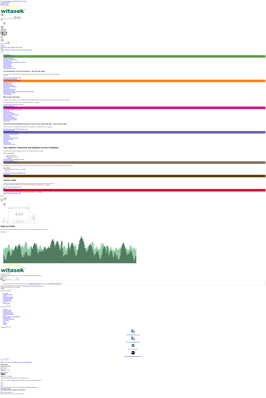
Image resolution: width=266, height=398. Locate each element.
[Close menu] (8, 42)
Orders (17, 47)
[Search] (15, 17)
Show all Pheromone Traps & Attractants (12, 80)
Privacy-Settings (6, 303)
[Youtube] (3, 374)
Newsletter (5, 293)
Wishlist (20, 47)
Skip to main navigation (21, 1)
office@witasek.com (20, 362)
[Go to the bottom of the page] (2, 385)
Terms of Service (36, 286)
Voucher (5, 295)
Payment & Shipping (7, 294)
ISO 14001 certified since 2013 (133, 342)
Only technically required (6, 389)
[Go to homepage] (13, 12)
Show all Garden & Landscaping (10, 161)
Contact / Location (7, 311)
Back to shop (3, 231)
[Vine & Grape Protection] (13, 159)
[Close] (1, 391)
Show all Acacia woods (8, 175)
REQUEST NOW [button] (5, 3)
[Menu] (2, 15)
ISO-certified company (8, 312)
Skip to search (13, 1)
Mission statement (7, 310)
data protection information (34, 283)
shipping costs (15, 380)
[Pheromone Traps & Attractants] (13, 104)
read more (37, 102)
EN (4, 24)
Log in (2, 44)
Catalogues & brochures (8, 314)
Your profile (8, 47)
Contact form (28, 362)
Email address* (4, 276)
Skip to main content (5, 1)
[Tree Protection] (12, 77)
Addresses (13, 47)
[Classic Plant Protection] (15, 129)
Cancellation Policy (7, 299)
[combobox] (7, 18)
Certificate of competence (8, 319)
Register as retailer (5, 4)
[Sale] (12, 193)
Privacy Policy (28, 286)
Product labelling (7, 317)
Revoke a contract (4, 372)
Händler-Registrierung (8, 297)
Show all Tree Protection (8, 55)
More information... (33, 387)
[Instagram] (5, 374)
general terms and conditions (55, 283)
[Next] (2, 196)
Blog (4, 315)
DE (4, 22)
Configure (14, 389)
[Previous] (2, 52)
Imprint (5, 324)
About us (5, 309)
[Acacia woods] (12, 187)
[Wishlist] (2, 37)
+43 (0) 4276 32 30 (8, 362)
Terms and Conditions (8, 298)
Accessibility (6, 320)
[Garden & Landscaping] (14, 172)
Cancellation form (7, 300)
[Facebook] (1, 374)
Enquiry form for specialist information (11, 316)
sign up (3, 46)
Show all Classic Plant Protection (10, 107)
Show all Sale (6, 189)
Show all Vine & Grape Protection (10, 131)
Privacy (5, 302)
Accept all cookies (21, 389)
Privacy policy (4, 388)
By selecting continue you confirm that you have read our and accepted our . (32, 283)
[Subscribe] (17, 279)
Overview (3, 47)
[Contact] (4, 35)
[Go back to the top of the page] (2, 383)
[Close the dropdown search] (19, 17)
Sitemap (5, 322)
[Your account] (2, 40)
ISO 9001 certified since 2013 (133, 334)
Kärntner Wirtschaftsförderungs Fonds (133, 356)
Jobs (4, 321)
